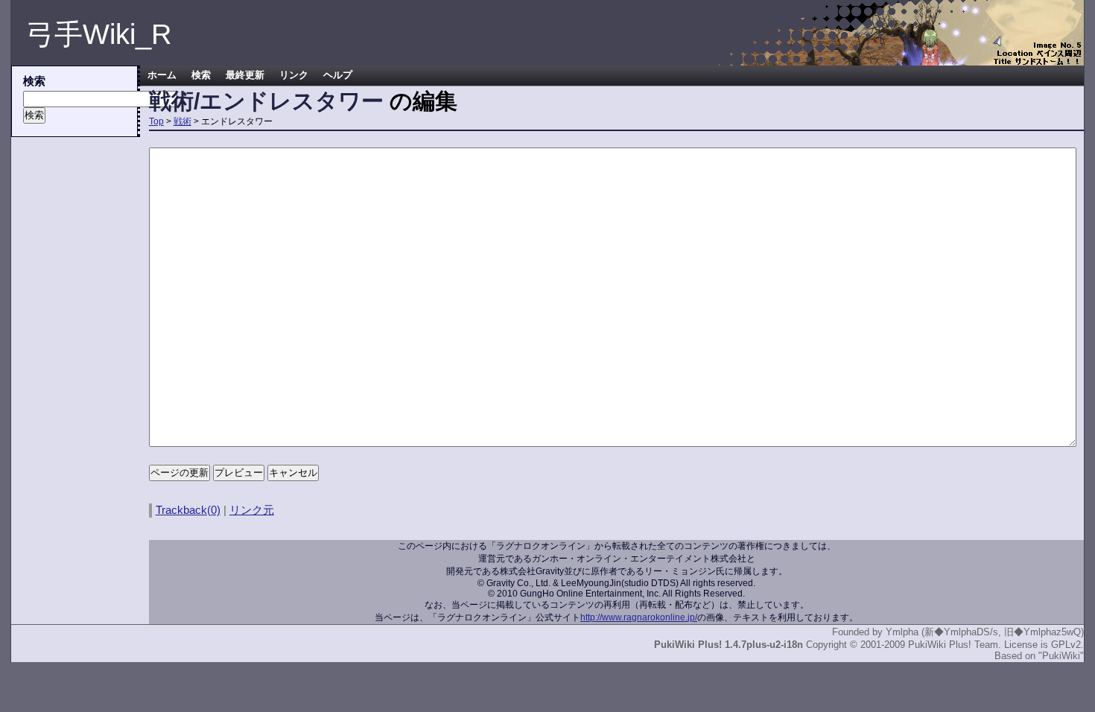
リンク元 (251, 509)
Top (156, 121)
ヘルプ (337, 75)
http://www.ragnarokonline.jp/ (638, 617)
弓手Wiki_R (98, 34)
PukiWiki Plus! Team (953, 644)
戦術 (182, 121)
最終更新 (245, 75)
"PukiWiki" (1061, 655)
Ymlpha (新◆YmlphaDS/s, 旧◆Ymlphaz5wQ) (985, 632)
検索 (201, 75)
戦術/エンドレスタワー (266, 101)
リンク (293, 75)
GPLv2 (1066, 644)
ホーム (162, 75)
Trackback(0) (188, 509)
